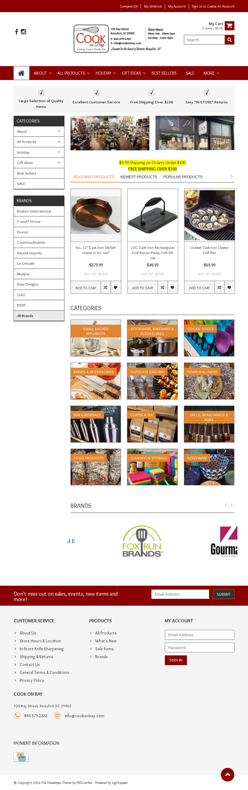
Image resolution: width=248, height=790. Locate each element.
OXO (21, 294)
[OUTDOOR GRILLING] (152, 366)
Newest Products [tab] (138, 177)
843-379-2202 (35, 715)
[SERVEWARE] (209, 452)
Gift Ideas (131, 73)
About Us (28, 633)
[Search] (229, 40)
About (40, 73)
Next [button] (231, 176)
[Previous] (226, 505)
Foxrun (22, 231)
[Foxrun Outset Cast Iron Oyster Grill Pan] (209, 215)
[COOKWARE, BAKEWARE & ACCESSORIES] (152, 323)
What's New (105, 641)
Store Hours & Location (40, 641)
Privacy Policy (32, 680)
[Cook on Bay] (124, 38)
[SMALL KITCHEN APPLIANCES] (96, 323)
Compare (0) (129, 6)
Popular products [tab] (182, 177)
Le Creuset (25, 263)
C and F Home (29, 221)
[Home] (21, 73)
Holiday (103, 73)
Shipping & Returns (36, 656)
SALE (190, 73)
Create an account (220, 6)
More (209, 73)
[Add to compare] (106, 287)
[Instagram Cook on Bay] (23, 32)
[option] (95, 244)
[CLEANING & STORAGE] (152, 452)
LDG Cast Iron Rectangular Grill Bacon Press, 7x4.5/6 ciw (153, 252)
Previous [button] (225, 176)
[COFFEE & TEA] (152, 409)
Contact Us (30, 664)
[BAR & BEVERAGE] (96, 409)
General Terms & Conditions (44, 672)
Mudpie (23, 273)
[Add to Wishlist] (116, 287)
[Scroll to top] (227, 775)
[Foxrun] (109, 542)
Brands (101, 656)
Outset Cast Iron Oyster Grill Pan (209, 250)
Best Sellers (164, 73)
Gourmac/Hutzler (31, 242)
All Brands (25, 315)
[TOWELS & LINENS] (209, 366)
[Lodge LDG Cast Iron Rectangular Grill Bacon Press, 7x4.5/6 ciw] (153, 215)
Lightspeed (120, 782)
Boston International (34, 211)
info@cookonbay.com (84, 715)
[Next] (231, 505)
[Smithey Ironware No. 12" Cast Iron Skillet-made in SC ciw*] (96, 215)
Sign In (197, 6)
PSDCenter (84, 782)
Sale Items (104, 648)
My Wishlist (153, 6)
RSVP (21, 305)
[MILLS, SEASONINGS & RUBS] (209, 409)
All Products (71, 73)
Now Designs (27, 284)
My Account (177, 6)
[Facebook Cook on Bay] (16, 32)
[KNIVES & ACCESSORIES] (96, 366)
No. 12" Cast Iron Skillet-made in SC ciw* (96, 250)
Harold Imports (29, 252)
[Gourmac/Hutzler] (194, 542)
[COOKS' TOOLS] (209, 323)
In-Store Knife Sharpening (42, 648)
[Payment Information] (21, 757)
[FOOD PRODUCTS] (96, 452)
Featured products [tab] (93, 177)
